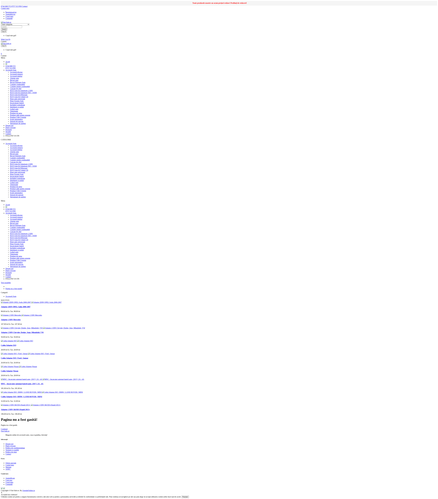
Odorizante (14, 111)
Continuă (4, 429)
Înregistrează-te (10, 12)
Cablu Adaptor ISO (8, 345)
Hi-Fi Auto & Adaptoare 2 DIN (21, 91)
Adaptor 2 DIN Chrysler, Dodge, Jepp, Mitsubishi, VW (22, 332)
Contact (24, 6)
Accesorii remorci (16, 74)
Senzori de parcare (16, 121)
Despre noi (9, 125)
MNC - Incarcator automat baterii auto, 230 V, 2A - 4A (22, 384)
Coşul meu (9, 16)
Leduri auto (14, 109)
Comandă (8, 484)
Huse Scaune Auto (16, 101)
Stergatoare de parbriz (18, 123)
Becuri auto (14, 80)
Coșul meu (9, 482)
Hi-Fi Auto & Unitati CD (19, 97)
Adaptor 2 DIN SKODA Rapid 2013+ (15, 409)
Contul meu (9, 465)
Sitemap (8, 467)
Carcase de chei (15, 89)
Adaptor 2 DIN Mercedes (11, 320)
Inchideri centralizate (17, 105)
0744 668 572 (6, 6)
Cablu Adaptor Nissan (9, 371)
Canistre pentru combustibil (20, 86)
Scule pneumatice (16, 119)
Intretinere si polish (17, 107)
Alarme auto (14, 78)
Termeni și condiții (12, 450)
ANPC (7, 469)
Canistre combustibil (17, 84)
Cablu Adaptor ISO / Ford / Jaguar (14, 358)
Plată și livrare (10, 128)
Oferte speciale (10, 463)
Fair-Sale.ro (5, 431)
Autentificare (10, 478)
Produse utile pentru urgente (20, 115)
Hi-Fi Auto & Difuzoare (18, 95)
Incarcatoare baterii (17, 103)
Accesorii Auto (10, 70)
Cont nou (8, 480)
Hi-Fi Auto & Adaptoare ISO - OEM (23, 93)
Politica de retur (11, 452)
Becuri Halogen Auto (17, 82)
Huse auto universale (17, 99)
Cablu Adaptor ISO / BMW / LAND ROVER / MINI (21, 397)
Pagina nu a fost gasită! (13, 289)
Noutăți (8, 132)
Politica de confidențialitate (15, 448)
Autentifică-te (10, 14)
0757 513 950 (16, 6)
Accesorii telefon (16, 76)
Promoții (8, 130)
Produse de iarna (16, 113)
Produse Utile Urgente (18, 117)
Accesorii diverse (16, 72)
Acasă (7, 62)
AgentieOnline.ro (28, 490)
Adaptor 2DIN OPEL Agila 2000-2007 (15, 307)
